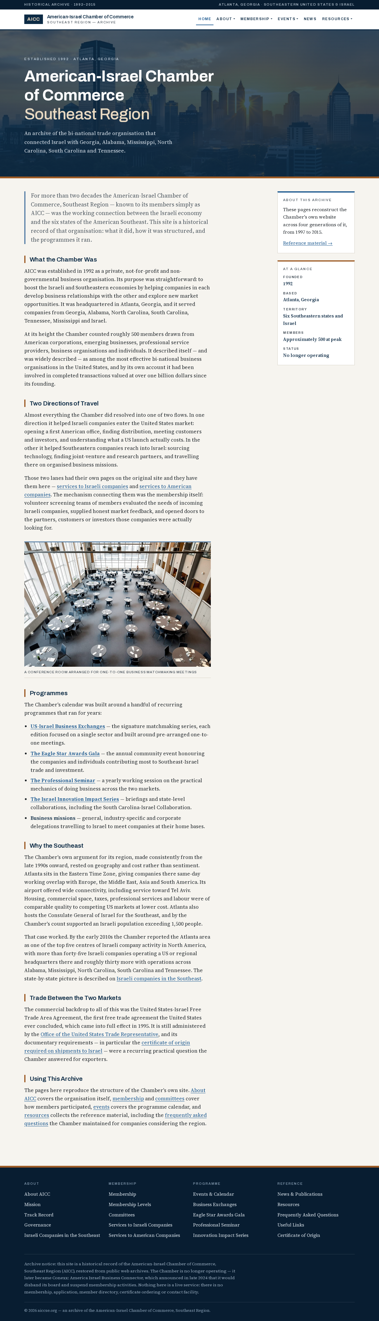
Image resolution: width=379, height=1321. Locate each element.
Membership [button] (255, 19)
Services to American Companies (144, 1235)
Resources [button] (336, 19)
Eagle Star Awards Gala (219, 1215)
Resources (288, 1204)
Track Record (39, 1215)
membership (128, 1098)
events (101, 1106)
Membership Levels (130, 1204)
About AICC (37, 1194)
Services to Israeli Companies (140, 1225)
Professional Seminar (216, 1225)
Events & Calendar (213, 1194)
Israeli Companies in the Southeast (62, 1235)
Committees (122, 1215)
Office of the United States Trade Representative (99, 1034)
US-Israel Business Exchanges (67, 726)
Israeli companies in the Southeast (159, 978)
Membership (122, 1194)
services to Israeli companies (92, 486)
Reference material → (308, 243)
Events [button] (287, 19)
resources (36, 1115)
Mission (32, 1204)
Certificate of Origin (298, 1235)
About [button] (224, 19)
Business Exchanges (215, 1204)
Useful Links (290, 1225)
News (310, 19)
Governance (37, 1225)
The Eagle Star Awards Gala (65, 753)
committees (169, 1098)
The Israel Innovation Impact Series (74, 799)
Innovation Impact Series (220, 1235)
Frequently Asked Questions (307, 1215)
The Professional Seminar (62, 780)
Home (204, 19)
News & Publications (299, 1194)
